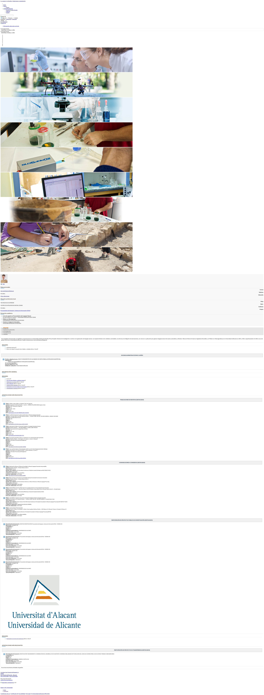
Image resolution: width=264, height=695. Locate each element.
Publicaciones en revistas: (12, 382)
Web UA (4, 18)
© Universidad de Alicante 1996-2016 (40, 693)
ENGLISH (14, 19)
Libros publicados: (10, 383)
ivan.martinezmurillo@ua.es (7, 291)
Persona (10, 18)
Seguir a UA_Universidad (7, 687)
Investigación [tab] (7, 331)
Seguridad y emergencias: (8, 682)
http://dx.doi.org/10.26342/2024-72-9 (16, 435)
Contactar (5, 691)
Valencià (8, 11)
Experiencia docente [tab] (9, 329)
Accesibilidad (22, 693)
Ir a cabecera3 (4, 21)
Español (8, 10)
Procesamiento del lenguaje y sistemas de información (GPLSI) (15, 310)
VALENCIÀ (8, 19)
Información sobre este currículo (11, 26)
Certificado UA (14, 693)
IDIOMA (10, 8)
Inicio (4, 4)
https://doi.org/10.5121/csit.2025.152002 (17, 475)
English (7, 12)
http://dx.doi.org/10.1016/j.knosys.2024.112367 (18, 424)
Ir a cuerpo (3, 1)
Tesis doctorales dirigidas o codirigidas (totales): (16, 380)
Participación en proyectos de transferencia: (15, 638)
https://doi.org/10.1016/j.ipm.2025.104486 (17, 446)
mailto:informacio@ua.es (6, 680)
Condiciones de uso (5, 693)
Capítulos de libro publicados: (12, 385)
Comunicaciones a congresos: (12, 388)
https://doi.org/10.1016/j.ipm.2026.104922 (17, 458)
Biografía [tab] (5, 328)
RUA (4, 284)
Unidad (16, 18)
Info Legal (28, 693)
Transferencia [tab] (7, 333)
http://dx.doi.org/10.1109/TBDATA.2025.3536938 (18, 412)
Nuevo (4, 6)
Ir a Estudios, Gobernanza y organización (16, 1)
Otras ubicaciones (5, 296)
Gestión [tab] (5, 334)
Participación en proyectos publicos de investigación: (17, 386)
